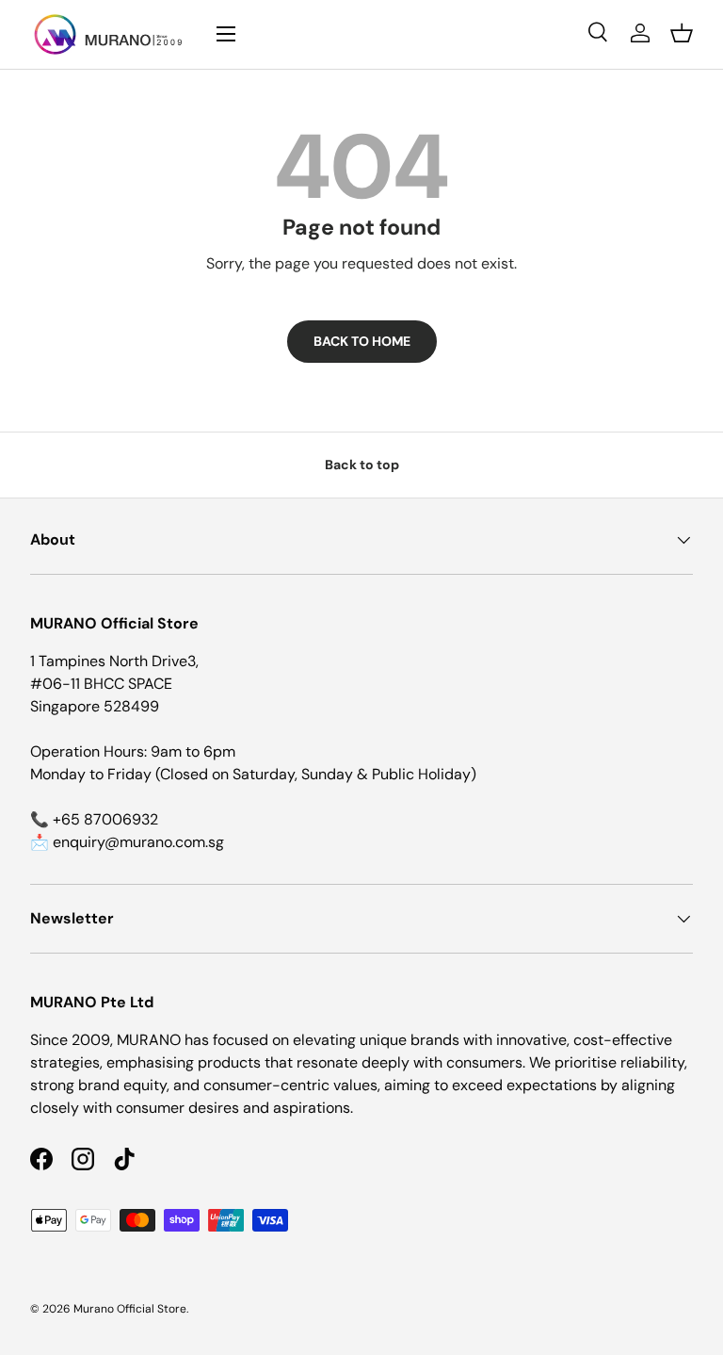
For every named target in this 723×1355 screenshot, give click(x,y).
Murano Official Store (129, 1308)
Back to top (362, 464)
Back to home (361, 341)
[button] (681, 33)
